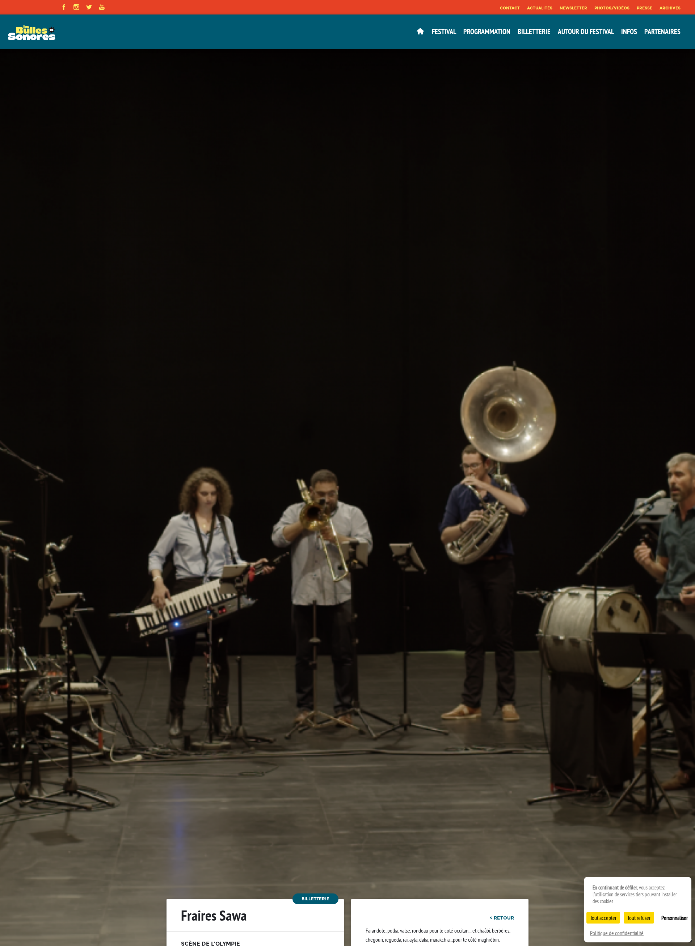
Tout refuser (638, 917)
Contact (510, 8)
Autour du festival (586, 31)
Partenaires (662, 31)
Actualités (539, 8)
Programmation (486, 31)
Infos (629, 31)
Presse (644, 8)
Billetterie (534, 31)
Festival (444, 31)
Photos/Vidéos (611, 8)
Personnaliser (674, 917)
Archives (670, 8)
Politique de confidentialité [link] (617, 933)
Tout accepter (603, 917)
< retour (502, 918)
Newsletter (573, 8)
